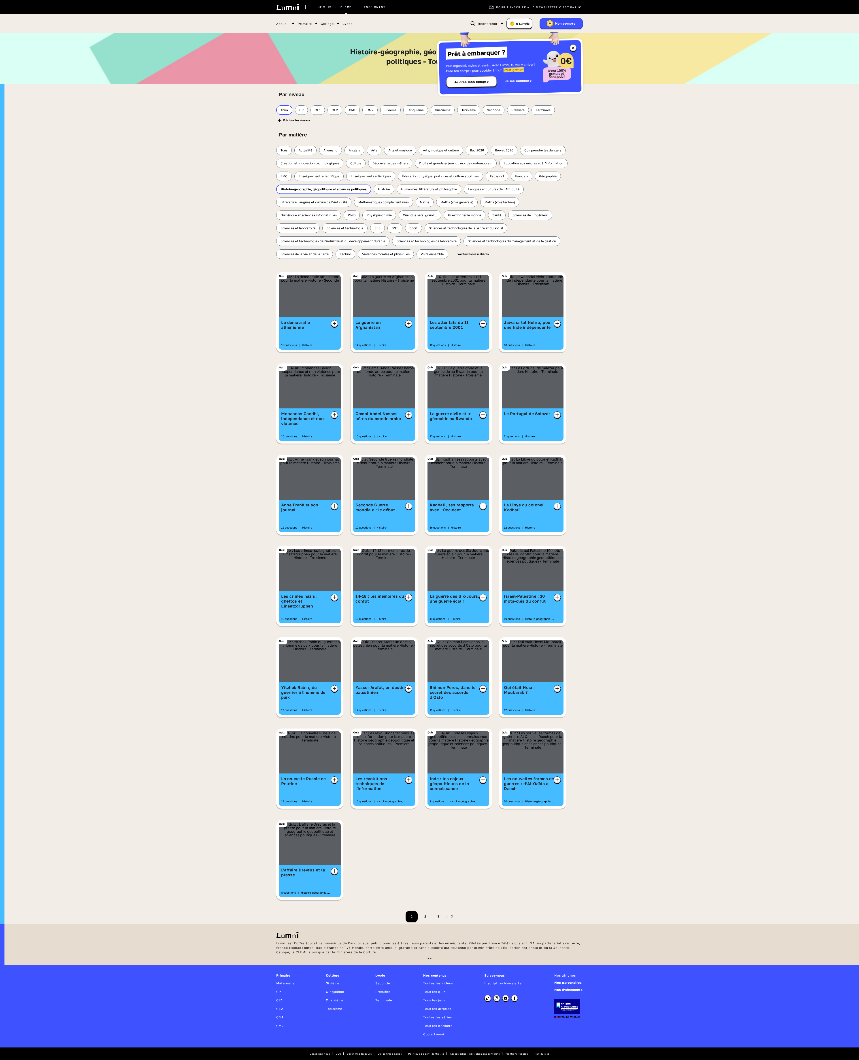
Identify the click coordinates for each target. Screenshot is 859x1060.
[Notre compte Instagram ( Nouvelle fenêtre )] (496, 998)
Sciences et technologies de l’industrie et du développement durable (333, 241)
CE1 (318, 110)
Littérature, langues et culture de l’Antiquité (314, 202)
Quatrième (442, 110)
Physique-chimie (379, 215)
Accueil (282, 23)
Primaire (305, 23)
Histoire (384, 189)
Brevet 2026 (504, 150)
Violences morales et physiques (386, 254)
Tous (284, 110)
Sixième (390, 110)
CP (301, 110)
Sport (413, 228)
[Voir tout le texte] (430, 958)
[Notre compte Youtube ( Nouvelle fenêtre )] (505, 998)
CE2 (335, 110)
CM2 (370, 110)
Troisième (468, 110)
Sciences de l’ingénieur (530, 215)
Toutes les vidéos (438, 983)
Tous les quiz (434, 992)
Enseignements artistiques (371, 176)
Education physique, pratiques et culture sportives (440, 176)
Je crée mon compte (471, 82)
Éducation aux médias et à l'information (533, 163)
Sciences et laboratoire (298, 228)
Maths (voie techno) (500, 202)
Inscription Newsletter (503, 983)
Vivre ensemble (432, 254)
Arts (374, 150)
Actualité (305, 150)
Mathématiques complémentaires (383, 202)
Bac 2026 (477, 150)
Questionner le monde (464, 215)
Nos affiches (565, 975)
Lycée (348, 23)
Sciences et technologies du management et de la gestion (512, 241)
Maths (424, 202)
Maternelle (285, 983)
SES (377, 228)
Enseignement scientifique (319, 176)
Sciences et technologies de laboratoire (426, 241)
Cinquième (416, 110)
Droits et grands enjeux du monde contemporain (455, 163)
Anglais (354, 150)
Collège (327, 23)
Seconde (493, 110)
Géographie (548, 176)
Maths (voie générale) (456, 202)
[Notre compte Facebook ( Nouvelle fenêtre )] (514, 998)
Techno (345, 254)
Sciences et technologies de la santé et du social (466, 228)
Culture (355, 163)
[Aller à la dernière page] (452, 916)
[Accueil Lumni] (287, 7)
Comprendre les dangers (542, 150)
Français (521, 176)
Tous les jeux (434, 1000)
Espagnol (497, 176)
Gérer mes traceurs (359, 1053)
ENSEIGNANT (374, 7)
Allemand (330, 150)
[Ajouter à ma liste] (334, 323)
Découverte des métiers (390, 163)
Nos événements (568, 990)
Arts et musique (400, 150)
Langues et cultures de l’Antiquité (493, 189)
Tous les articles (437, 1009)
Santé (496, 215)
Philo (351, 215)
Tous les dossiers (437, 1026)
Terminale (543, 110)
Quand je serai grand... (420, 215)
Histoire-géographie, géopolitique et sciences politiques (324, 189)
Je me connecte (518, 81)
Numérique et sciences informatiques (309, 215)
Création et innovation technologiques (310, 163)
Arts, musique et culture (441, 150)
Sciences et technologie (345, 228)
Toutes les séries (437, 1017)
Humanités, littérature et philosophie (429, 189)
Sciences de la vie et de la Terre (305, 254)
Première (518, 110)
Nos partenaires (568, 982)
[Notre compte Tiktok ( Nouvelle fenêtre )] (487, 998)
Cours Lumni (433, 1034)
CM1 (352, 110)
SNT (395, 228)
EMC (284, 176)
